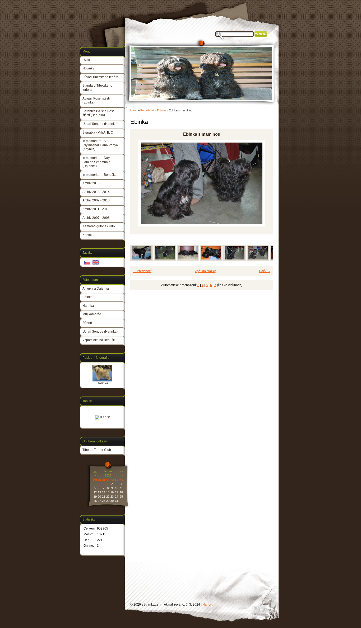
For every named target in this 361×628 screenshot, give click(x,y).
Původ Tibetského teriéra (100, 77)
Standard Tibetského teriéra (97, 88)
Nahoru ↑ (209, 604)
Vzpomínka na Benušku (99, 340)
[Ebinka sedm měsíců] (141, 260)
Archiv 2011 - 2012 (95, 209)
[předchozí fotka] (139, 183)
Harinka (88, 306)
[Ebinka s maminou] (258, 260)
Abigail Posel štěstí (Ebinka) (96, 101)
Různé (87, 323)
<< (95, 471)
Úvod (133, 110)
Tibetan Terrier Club (96, 450)
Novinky (88, 68)
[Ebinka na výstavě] (234, 260)
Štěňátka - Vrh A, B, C (97, 132)
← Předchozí (142, 271)
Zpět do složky (205, 271)
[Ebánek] (165, 260)
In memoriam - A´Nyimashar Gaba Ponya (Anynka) (100, 145)
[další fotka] (264, 183)
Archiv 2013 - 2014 (96, 192)
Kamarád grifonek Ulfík (98, 226)
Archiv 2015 (91, 183)
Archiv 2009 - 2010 (96, 200)
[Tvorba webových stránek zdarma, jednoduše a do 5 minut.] (161, 605)
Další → (264, 271)
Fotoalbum (147, 110)
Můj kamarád (91, 314)
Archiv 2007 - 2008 (96, 218)
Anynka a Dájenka (95, 288)
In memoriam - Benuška (99, 175)
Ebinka (161, 110)
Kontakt (87, 235)
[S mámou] (188, 260)
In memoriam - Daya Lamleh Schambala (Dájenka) (97, 162)
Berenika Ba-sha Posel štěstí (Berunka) (98, 113)
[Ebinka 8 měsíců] (211, 260)
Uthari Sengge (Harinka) (100, 124)
